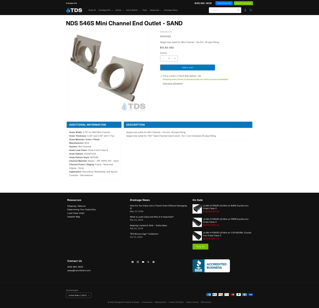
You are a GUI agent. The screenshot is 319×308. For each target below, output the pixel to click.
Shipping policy (160, 302)
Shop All (200, 246)
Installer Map (73, 216)
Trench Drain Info (224, 3)
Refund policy (206, 302)
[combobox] (225, 10)
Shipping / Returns (76, 206)
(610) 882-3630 (75, 267)
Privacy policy (147, 302)
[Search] (238, 10)
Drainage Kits (119, 302)
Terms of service (192, 302)
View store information (173, 83)
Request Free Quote (243, 3)
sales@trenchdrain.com (79, 270)
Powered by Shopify (132, 302)
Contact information (176, 302)
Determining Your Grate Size (81, 209)
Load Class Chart (75, 213)
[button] (105, 10)
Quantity (163, 53)
